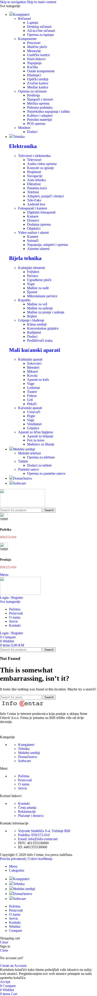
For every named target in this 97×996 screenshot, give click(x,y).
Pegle (31, 416)
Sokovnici (34, 363)
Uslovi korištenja (40, 859)
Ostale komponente (41, 71)
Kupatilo (24, 300)
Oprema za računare (32, 91)
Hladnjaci (34, 75)
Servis (22, 788)
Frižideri (33, 272)
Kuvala (32, 375)
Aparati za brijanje (40, 436)
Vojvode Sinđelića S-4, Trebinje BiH (44, 831)
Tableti (23, 461)
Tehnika (24, 749)
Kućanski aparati (30, 408)
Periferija (33, 95)
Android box (36, 204)
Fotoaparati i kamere (32, 208)
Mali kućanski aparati (34, 350)
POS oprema (36, 124)
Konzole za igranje (40, 168)
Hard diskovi (36, 59)
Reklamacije (27, 811)
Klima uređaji (36, 324)
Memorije (34, 51)
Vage (30, 384)
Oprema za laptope (40, 35)
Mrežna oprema (38, 103)
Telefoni (33, 192)
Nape (31, 284)
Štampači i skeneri (40, 99)
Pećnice (32, 276)
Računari (24, 18)
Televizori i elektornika (34, 156)
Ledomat (33, 388)
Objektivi (33, 228)
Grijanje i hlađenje (31, 320)
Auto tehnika (36, 180)
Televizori (34, 160)
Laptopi (32, 22)
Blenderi (33, 367)
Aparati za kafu (38, 379)
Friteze (32, 396)
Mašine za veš (37, 304)
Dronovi (33, 220)
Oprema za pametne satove (46, 473)
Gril (30, 400)
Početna (23, 776)
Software (24, 761)
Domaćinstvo (27, 757)
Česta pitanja (27, 807)
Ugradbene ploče (39, 280)
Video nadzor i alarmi (33, 232)
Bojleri (32, 316)
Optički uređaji (37, 79)
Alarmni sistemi (38, 249)
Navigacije (34, 176)
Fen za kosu (35, 440)
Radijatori (34, 332)
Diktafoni (34, 184)
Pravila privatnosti (13, 859)
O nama (23, 784)
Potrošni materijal (39, 119)
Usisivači (33, 412)
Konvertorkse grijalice (43, 328)
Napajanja (34, 63)
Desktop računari (39, 27)
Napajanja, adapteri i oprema (47, 245)
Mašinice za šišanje (40, 444)
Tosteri (32, 392)
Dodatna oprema (39, 224)
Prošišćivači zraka (40, 340)
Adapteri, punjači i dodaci (45, 196)
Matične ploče (37, 47)
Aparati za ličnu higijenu (35, 432)
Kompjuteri (26, 745)
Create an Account (13, 965)
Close (4, 942)
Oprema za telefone (41, 457)
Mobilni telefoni (29, 453)
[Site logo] (22, 506)
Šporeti (32, 292)
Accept (5, 982)
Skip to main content (41, 2)
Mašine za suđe (38, 288)
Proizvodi (25, 780)
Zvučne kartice (37, 83)
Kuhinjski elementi (31, 268)
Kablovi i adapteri (40, 115)
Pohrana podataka (40, 107)
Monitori (24, 128)
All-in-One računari (41, 31)
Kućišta (32, 67)
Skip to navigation (13, 2)
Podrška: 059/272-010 (34, 835)
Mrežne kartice (37, 87)
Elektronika (23, 146)
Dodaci (32, 132)
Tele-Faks (34, 200)
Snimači (33, 240)
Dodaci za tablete (39, 465)
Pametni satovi (28, 469)
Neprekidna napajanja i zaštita (48, 111)
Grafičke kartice (38, 55)
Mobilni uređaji (29, 753)
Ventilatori (34, 424)
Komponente (27, 39)
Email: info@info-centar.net (38, 839)
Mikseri (32, 371)
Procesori (33, 43)
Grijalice (33, 428)
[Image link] (22, 706)
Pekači (32, 404)
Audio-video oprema (42, 164)
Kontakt (24, 803)
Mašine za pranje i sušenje (45, 312)
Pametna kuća (37, 188)
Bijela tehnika (25, 258)
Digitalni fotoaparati (41, 212)
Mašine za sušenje (40, 308)
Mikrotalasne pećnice (42, 296)
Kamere (32, 216)
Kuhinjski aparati (30, 359)
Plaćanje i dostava (31, 816)
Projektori (34, 172)
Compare (15, 930)
